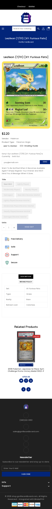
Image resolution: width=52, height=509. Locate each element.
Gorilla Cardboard (26, 42)
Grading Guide (31, 146)
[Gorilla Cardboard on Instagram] (30, 3)
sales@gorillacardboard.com (26, 431)
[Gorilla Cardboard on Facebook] (21, 3)
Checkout (21, 6)
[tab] (26, 276)
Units (4, 222)
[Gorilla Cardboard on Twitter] (26, 3)
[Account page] (43, 28)
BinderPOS (39, 499)
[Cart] (48, 28)
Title (4, 179)
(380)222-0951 (25, 420)
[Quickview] (21, 381)
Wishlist (32, 6)
